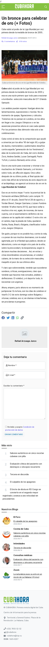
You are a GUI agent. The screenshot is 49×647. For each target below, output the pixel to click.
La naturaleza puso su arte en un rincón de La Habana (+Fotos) (27, 575)
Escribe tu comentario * (14, 386)
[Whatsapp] (18, 318)
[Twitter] (8, 318)
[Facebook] (3, 318)
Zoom (16, 570)
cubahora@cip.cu (14, 636)
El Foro (16, 517)
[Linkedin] (13, 318)
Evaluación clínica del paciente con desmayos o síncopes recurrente (28, 561)
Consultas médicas (22, 555)
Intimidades (19, 543)
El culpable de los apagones (23, 482)
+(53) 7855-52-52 (13, 629)
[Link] (22, 318)
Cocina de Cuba (21, 529)
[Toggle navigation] (45, 7)
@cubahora (11, 632)
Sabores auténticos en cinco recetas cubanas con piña (29, 534)
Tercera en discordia (19, 474)
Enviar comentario (14, 434)
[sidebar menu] (3, 7)
